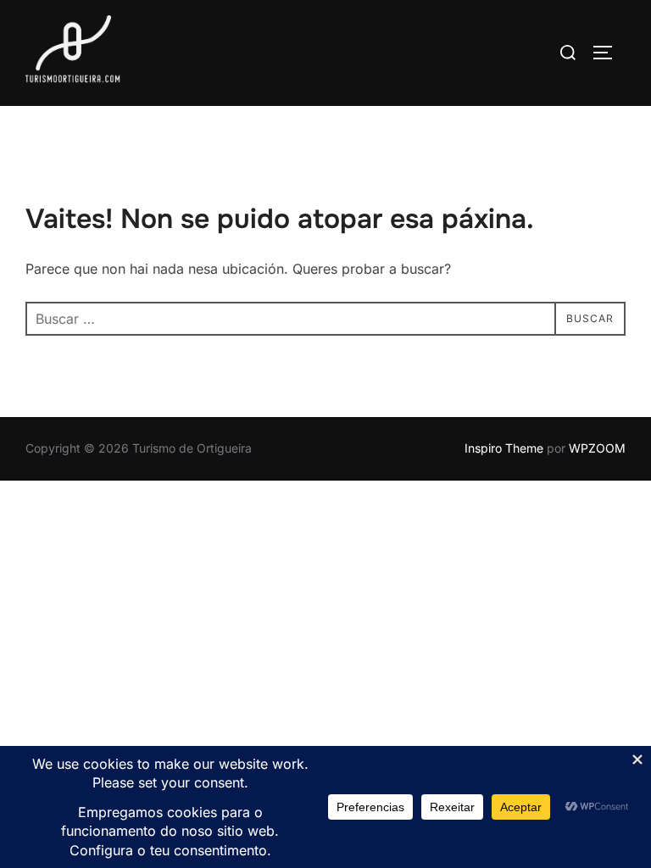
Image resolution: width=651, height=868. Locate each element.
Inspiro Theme (504, 448)
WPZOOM (597, 448)
